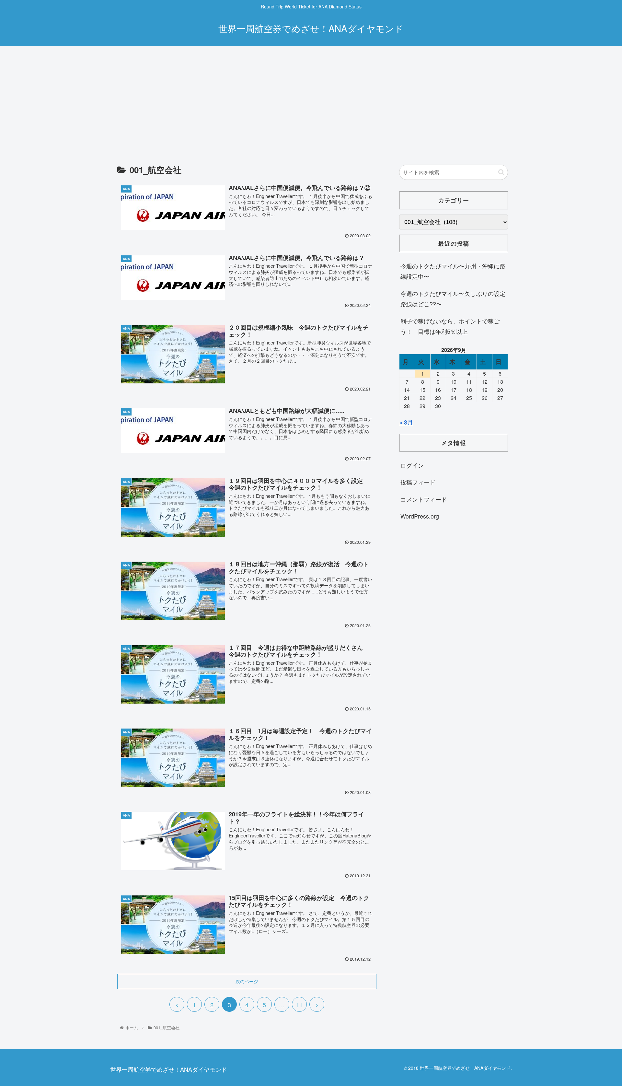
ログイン (412, 465)
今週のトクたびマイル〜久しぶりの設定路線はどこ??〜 (452, 298)
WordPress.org (419, 516)
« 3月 (406, 422)
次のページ (247, 981)
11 (299, 1004)
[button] (501, 172)
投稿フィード (417, 482)
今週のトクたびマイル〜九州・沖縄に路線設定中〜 (452, 271)
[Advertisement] (311, 99)
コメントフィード (423, 499)
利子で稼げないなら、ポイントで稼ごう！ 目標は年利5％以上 (450, 326)
